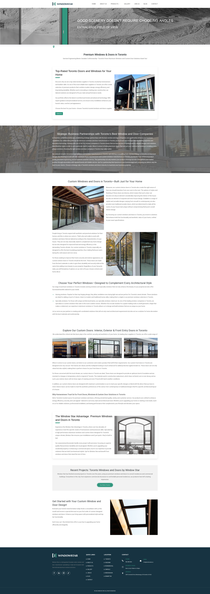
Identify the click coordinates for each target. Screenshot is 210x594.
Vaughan (107, 562)
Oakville (107, 569)
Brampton (108, 576)
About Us (90, 562)
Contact (90, 579)
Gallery (89, 569)
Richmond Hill (109, 566)
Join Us (89, 572)
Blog (88, 576)
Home (88, 559)
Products (90, 566)
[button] (59, 113)
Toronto (108, 559)
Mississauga (109, 572)
